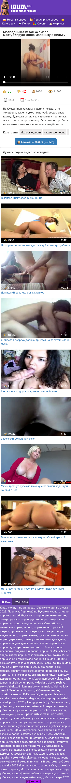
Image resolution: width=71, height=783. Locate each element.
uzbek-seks (21, 602)
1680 (38, 91)
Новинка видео (16, 19)
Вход (7, 602)
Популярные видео (45, 19)
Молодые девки (31, 132)
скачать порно (59, 611)
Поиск (25, 23)
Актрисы (58, 23)
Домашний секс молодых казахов (22, 292)
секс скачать (36, 655)
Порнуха (13, 611)
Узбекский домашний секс (18, 438)
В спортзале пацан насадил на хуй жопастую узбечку (35, 245)
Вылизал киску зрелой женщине (21, 198)
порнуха (5, 615)
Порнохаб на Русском (35, 611)
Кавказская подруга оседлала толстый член (29, 391)
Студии (41, 23)
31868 (57, 91)
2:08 (11, 100)
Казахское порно (54, 132)
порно (44, 651)
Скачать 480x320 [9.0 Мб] (37, 142)
